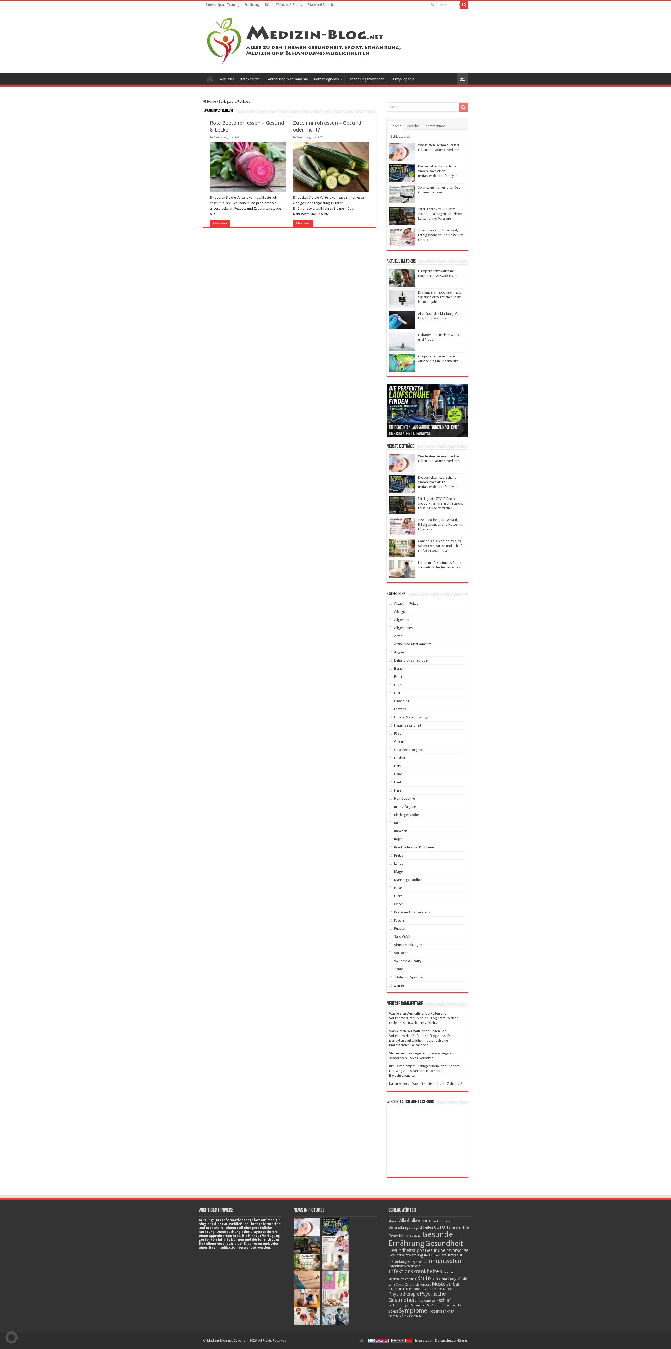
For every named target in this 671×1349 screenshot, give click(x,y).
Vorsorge (401, 953)
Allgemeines (403, 628)
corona (443, 1226)
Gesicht (399, 758)
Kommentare (435, 126)
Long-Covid (457, 1279)
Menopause (423, 1284)
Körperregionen (326, 79)
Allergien (401, 612)
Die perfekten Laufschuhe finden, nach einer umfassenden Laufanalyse (437, 171)
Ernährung (252, 5)
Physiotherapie (403, 1294)
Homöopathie (404, 798)
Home (211, 102)
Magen (399, 872)
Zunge (399, 985)
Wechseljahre (397, 1316)
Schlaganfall (418, 1305)
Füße (397, 733)
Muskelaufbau (446, 1284)
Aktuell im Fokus (406, 603)
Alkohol (393, 1221)
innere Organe (405, 807)
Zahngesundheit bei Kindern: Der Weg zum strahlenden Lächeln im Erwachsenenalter (424, 1070)
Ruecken (400, 928)
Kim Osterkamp (400, 1066)
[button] (11, 1337)
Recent (396, 126)
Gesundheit (444, 1243)
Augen (399, 652)
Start (210, 78)
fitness (404, 1236)
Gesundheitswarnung (405, 1255)
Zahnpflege (414, 1316)
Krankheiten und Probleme (414, 847)
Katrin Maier (398, 1084)
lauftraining (439, 1279)
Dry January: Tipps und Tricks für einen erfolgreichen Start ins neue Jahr (440, 297)
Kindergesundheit (407, 815)
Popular (413, 126)
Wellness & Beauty (289, 5)
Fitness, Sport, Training (222, 5)
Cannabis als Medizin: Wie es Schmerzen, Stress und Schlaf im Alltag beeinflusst (440, 545)
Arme (398, 636)
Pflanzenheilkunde (439, 1289)
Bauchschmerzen (442, 1221)
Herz (397, 790)
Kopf (398, 839)
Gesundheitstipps (406, 1250)
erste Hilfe (460, 1227)
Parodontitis (417, 1289)
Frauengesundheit (407, 725)
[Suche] (464, 5)
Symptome (413, 1310)
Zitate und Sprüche (320, 5)
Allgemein (401, 620)
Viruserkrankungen (408, 945)
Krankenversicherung (402, 1279)
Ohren (399, 904)
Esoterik (400, 709)
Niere (398, 896)
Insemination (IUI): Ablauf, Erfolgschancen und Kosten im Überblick (440, 235)
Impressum (423, 1340)
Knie (397, 823)
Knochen (400, 831)
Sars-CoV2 (402, 937)
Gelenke (400, 742)
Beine (398, 668)
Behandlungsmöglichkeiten (410, 1227)
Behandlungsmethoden (366, 79)
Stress (393, 1311)
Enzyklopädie (403, 79)
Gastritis (415, 1236)
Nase (398, 888)
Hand (398, 774)
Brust (398, 677)
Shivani (394, 1053)
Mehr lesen (220, 223)
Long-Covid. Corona (401, 1284)
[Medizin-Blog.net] (304, 40)
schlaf (445, 1300)
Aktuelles (227, 79)
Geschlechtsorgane (408, 750)
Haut (397, 782)
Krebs (398, 855)
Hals (397, 766)
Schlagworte (400, 136)
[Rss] (433, 5)
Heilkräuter (431, 1255)
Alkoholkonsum (414, 1220)
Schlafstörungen (399, 1305)
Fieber (393, 1236)
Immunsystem (444, 1260)
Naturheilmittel (398, 1289)
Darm (398, 685)
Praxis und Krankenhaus (412, 912)
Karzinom (449, 1272)
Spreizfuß (456, 1305)
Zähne (399, 969)
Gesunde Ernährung (420, 1239)
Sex (429, 1305)
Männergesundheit (408, 880)
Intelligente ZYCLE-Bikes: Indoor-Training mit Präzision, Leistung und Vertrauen (440, 213)
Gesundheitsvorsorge (446, 1250)
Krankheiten (249, 79)
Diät (268, 5)
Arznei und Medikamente (288, 79)
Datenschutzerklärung (451, 1340)
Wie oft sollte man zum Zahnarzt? (437, 1084)
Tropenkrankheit (441, 1311)
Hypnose (418, 1262)
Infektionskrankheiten (415, 1271)
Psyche (399, 920)
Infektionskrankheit (404, 1266)
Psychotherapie (427, 1301)
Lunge (398, 863)
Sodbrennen (440, 1305)
